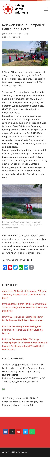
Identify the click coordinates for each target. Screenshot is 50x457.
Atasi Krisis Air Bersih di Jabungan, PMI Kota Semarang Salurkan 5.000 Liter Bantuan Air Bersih (24, 294)
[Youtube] (18, 431)
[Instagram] (12, 431)
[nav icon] (46, 9)
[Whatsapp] (32, 431)
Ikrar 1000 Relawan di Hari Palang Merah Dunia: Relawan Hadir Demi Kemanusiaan (22, 318)
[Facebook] (5, 431)
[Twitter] (25, 431)
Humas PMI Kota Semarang (16, 34)
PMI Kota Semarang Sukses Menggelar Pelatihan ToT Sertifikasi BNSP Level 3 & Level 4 (22, 329)
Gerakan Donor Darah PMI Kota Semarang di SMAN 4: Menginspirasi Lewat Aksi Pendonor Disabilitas (25, 307)
